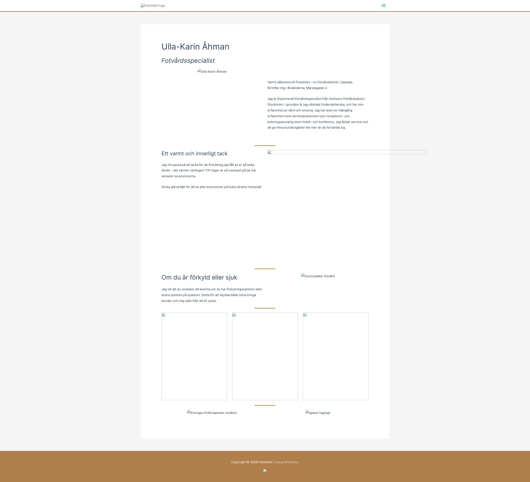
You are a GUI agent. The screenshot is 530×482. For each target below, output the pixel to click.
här (182, 187)
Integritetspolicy (287, 462)
